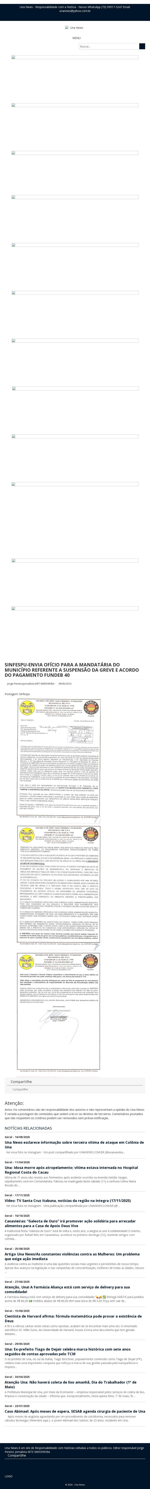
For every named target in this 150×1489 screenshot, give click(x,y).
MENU (76, 38)
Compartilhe (20, 1089)
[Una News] (75, 28)
